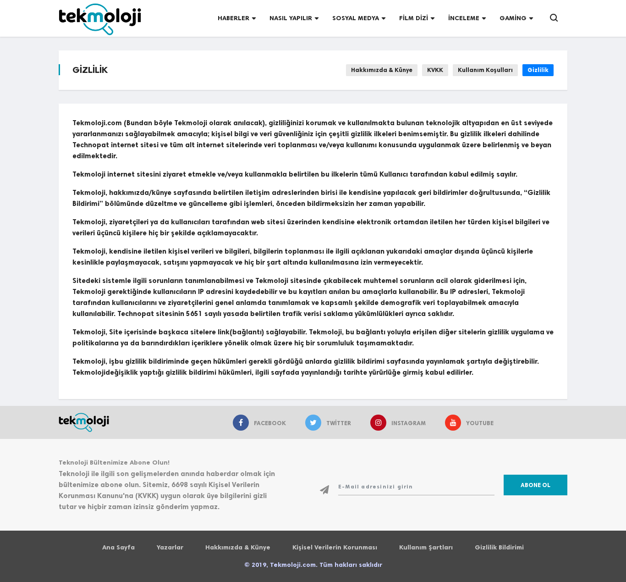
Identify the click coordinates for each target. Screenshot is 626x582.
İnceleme (463, 18)
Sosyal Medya (355, 18)
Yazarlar (170, 547)
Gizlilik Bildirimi (499, 547)
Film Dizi (413, 18)
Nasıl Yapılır (290, 18)
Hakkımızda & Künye (381, 70)
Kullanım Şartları (426, 547)
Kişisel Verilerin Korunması (334, 547)
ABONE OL (535, 485)
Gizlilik (538, 70)
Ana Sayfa (118, 547)
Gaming (513, 18)
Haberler (233, 18)
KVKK (435, 70)
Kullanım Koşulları (485, 70)
